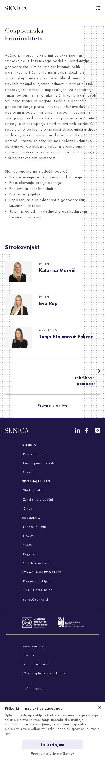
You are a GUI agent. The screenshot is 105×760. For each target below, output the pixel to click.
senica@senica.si (35, 599)
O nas (27, 508)
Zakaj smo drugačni (37, 499)
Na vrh (40, 689)
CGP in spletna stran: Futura (44, 673)
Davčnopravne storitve (39, 463)
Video (27, 545)
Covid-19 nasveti (35, 563)
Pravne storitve (52, 405)
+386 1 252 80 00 (37, 590)
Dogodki (29, 554)
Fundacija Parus (34, 526)
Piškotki (28, 655)
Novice (28, 535)
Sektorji (28, 472)
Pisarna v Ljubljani (36, 581)
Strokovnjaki (32, 490)
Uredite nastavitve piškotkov (52, 753)
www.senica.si (33, 646)
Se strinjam (52, 744)
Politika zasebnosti (36, 664)
